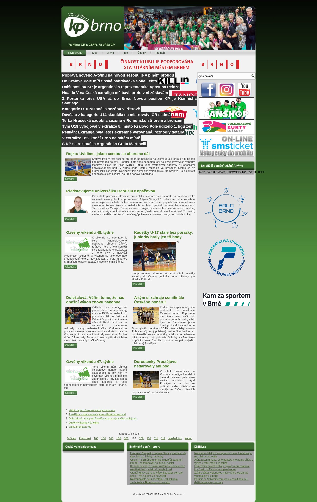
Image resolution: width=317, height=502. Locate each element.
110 (149, 438)
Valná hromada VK (80, 426)
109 (141, 438)
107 (126, 438)
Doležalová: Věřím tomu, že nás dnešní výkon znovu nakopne (95, 299)
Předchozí (85, 438)
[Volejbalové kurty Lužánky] (226, 133)
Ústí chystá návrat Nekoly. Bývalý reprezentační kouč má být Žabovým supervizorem (222, 468)
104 (103, 438)
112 (163, 438)
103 (96, 438)
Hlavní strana (74, 52)
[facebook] (208, 95)
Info (126, 52)
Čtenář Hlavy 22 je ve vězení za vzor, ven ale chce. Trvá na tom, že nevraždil (156, 474)
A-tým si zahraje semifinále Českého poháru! (159, 299)
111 (156, 438)
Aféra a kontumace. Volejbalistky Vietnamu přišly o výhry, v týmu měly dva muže (223, 461)
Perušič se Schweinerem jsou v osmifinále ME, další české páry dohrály (221, 481)
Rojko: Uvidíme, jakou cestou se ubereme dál (108, 154)
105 (111, 438)
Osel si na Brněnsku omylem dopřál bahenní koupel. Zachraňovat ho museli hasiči (156, 461)
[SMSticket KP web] (226, 155)
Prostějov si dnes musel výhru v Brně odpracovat (97, 414)
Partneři (160, 52)
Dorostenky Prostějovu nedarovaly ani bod (155, 363)
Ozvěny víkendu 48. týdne (90, 232)
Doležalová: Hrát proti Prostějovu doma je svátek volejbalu (103, 418)
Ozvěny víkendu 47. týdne (90, 361)
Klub (94, 52)
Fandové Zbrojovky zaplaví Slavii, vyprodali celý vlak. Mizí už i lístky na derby (158, 455)
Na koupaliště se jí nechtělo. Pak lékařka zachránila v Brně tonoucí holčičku (154, 481)
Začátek (71, 438)
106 (118, 438)
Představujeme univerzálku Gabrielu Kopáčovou (110, 191)
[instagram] (226, 95)
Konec (188, 438)
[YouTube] (244, 95)
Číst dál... (70, 178)
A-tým (110, 52)
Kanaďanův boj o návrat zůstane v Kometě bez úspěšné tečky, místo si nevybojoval (157, 468)
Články (142, 52)
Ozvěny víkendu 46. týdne (84, 422)
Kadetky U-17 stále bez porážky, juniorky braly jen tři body (163, 234)
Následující (175, 438)
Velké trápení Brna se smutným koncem (92, 410)
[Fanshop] (226, 117)
